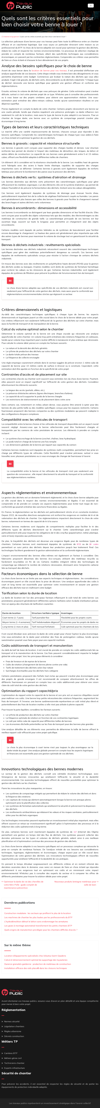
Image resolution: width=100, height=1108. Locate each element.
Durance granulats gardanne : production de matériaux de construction (37, 964)
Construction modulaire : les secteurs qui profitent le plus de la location (37, 913)
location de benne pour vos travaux (49, 70)
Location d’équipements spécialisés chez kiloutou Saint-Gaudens (35, 955)
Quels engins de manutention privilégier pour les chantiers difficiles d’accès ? (40, 930)
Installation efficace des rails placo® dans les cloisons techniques (35, 968)
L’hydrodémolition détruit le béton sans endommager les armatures (36, 921)
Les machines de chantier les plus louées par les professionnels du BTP (38, 917)
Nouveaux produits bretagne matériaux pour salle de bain (75, 883)
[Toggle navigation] (91, 6)
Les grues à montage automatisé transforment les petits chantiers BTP (38, 925)
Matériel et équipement (11, 37)
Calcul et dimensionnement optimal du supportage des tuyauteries (35, 960)
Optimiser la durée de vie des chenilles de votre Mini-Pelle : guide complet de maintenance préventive (23, 884)
